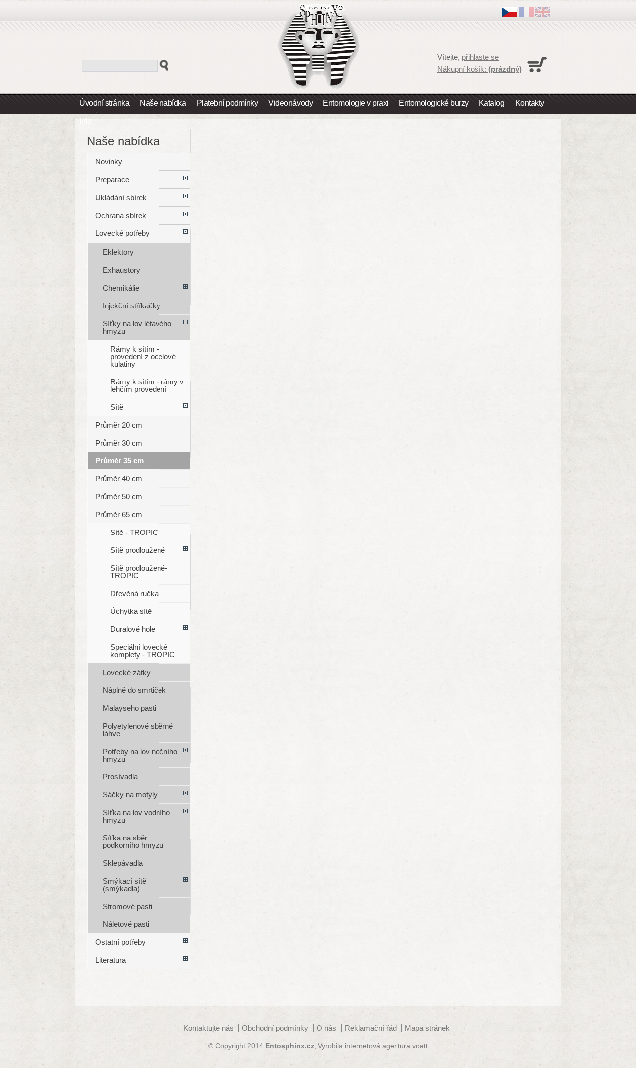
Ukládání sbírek (121, 197)
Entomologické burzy (434, 103)
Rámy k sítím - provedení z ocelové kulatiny (143, 356)
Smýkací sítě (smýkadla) (124, 885)
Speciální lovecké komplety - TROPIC (142, 651)
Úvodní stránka (104, 103)
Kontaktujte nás (208, 1028)
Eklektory (118, 252)
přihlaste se (480, 57)
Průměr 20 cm (118, 425)
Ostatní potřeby (120, 942)
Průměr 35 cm (119, 461)
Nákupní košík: (479, 69)
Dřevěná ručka (134, 593)
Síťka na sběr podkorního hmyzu (133, 841)
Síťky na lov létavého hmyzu (137, 327)
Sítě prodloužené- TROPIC (138, 572)
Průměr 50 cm (118, 496)
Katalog (492, 103)
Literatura (110, 960)
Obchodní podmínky (275, 1028)
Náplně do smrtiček (134, 690)
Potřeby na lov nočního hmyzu (140, 755)
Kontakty (529, 103)
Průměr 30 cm (118, 443)
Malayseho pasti (129, 708)
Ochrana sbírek (120, 215)
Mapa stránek (427, 1028)
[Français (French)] (526, 14)
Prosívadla (120, 776)
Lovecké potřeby (122, 233)
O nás (326, 1028)
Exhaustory (121, 270)
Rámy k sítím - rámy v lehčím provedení (147, 385)
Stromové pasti (127, 906)
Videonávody (290, 103)
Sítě (116, 407)
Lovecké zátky (127, 672)
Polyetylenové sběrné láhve (138, 730)
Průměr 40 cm (118, 478)
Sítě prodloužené (137, 550)
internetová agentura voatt (386, 1046)
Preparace (112, 179)
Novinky (108, 161)
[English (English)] (542, 14)
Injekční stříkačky (131, 306)
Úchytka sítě (131, 611)
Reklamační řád (371, 1028)
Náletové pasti (126, 924)
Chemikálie (121, 288)
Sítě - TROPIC (134, 532)
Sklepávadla (123, 863)
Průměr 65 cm (118, 514)
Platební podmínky (227, 103)
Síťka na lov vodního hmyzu (136, 816)
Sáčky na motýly (130, 794)
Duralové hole (132, 629)
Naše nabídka (163, 103)
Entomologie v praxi (356, 103)
